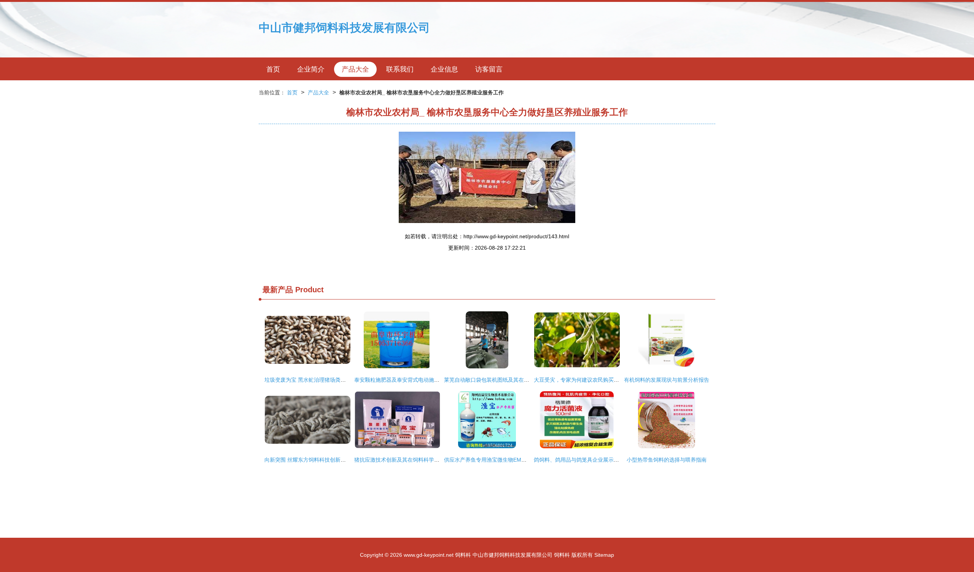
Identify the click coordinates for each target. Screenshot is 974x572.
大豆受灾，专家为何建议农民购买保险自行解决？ (592, 380)
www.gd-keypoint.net (429, 555)
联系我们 (400, 69)
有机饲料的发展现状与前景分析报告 (666, 380)
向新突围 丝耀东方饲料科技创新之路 (307, 460)
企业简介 (311, 69)
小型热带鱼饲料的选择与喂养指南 (667, 460)
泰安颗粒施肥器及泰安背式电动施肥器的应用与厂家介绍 (420, 380)
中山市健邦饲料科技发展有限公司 (344, 27)
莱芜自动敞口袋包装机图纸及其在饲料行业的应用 (502, 380)
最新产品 (278, 289)
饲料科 (463, 555)
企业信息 (444, 69)
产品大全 (355, 69)
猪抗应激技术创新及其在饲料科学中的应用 (404, 460)
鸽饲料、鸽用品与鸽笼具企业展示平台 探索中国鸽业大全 (601, 460)
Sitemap (604, 555)
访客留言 (489, 69)
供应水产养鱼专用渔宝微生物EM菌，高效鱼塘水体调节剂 (512, 460)
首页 (273, 69)
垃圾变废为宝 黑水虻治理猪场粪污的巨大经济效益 (323, 380)
